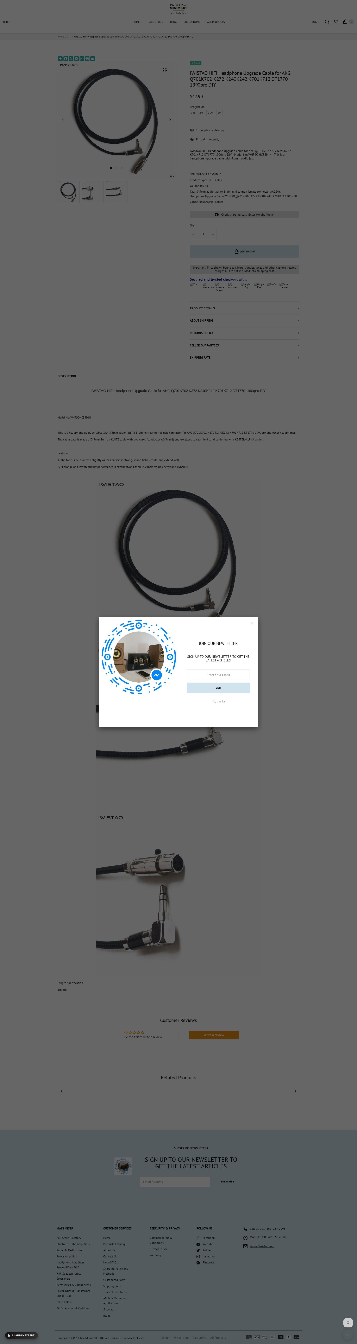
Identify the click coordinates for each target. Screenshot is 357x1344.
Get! (218, 688)
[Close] (251, 623)
